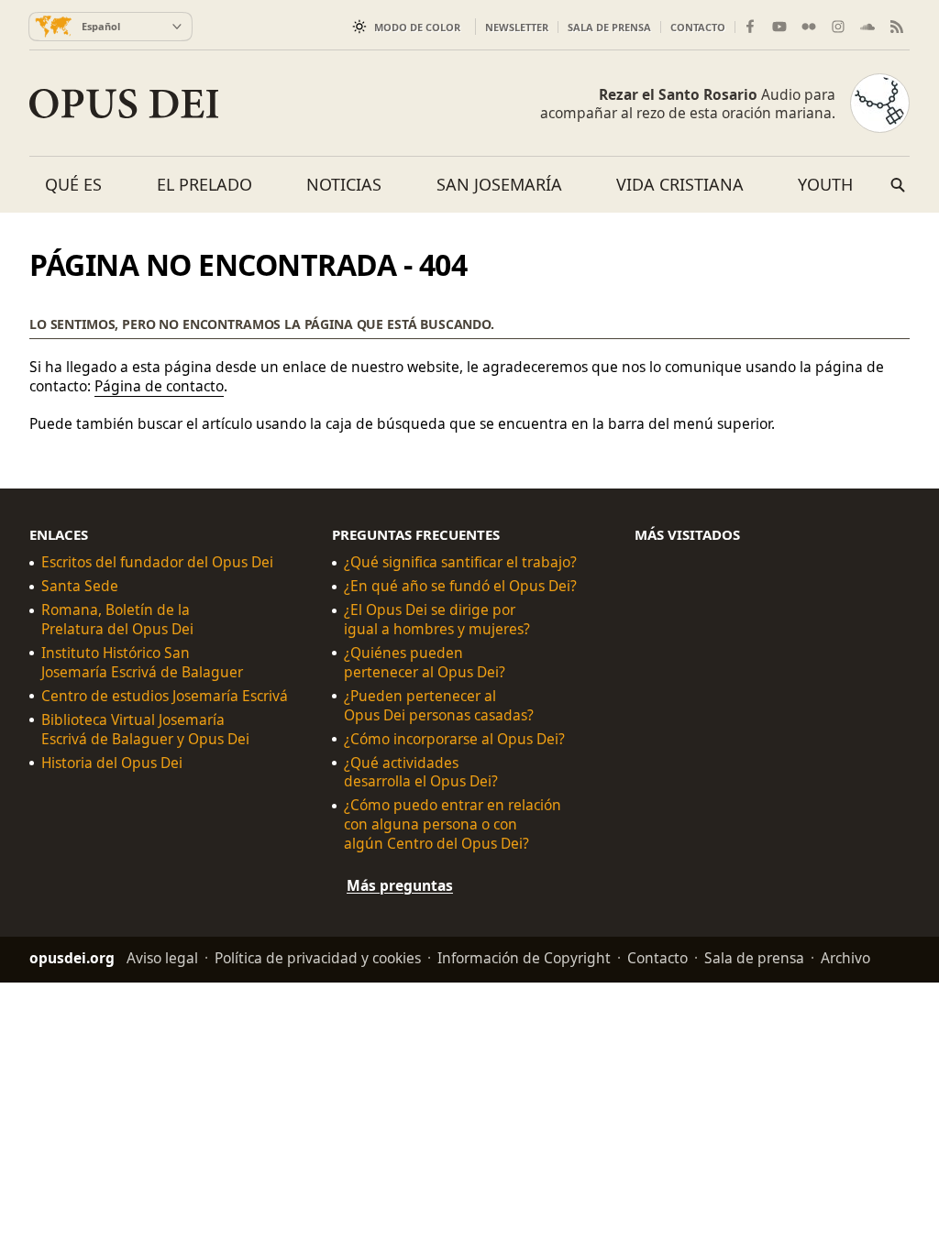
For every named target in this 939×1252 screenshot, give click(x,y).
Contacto (697, 27)
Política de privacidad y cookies (318, 958)
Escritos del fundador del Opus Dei (157, 562)
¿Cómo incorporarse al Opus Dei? (454, 738)
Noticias (343, 184)
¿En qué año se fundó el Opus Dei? (460, 586)
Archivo (845, 958)
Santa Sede (79, 586)
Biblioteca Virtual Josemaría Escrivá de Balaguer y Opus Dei (145, 728)
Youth (825, 184)
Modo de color (417, 27)
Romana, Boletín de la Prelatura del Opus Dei (117, 619)
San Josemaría (499, 184)
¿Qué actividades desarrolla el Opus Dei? (421, 771)
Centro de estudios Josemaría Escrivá (164, 695)
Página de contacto (159, 386)
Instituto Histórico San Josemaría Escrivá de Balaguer (142, 662)
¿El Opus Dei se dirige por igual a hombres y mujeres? (437, 619)
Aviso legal (162, 958)
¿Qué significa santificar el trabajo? (460, 562)
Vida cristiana (680, 184)
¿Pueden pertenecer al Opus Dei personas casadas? (439, 705)
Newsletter (516, 27)
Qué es (73, 184)
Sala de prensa (609, 27)
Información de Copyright (524, 958)
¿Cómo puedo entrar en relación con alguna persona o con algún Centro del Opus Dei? (452, 824)
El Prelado (204, 184)
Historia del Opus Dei (111, 762)
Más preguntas (400, 885)
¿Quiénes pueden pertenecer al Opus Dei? (424, 662)
